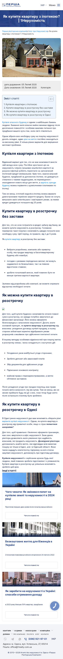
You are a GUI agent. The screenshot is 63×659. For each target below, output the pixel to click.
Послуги (30, 634)
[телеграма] (12, 639)
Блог (37, 634)
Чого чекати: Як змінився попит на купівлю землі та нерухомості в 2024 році (30, 495)
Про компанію (19, 634)
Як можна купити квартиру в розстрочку (28, 111)
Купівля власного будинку (14, 122)
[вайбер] (5, 639)
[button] (49, 99)
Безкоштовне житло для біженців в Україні (28, 543)
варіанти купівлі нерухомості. (16, 421)
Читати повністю (31, 515)
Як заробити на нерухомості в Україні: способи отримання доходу (30, 593)
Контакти (45, 634)
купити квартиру (13, 239)
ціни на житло (30, 139)
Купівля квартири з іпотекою (21, 104)
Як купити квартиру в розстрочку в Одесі (28, 114)
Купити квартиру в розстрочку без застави (29, 107)
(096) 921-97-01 (37, 638)
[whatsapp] (20, 639)
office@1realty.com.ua (21, 647)
